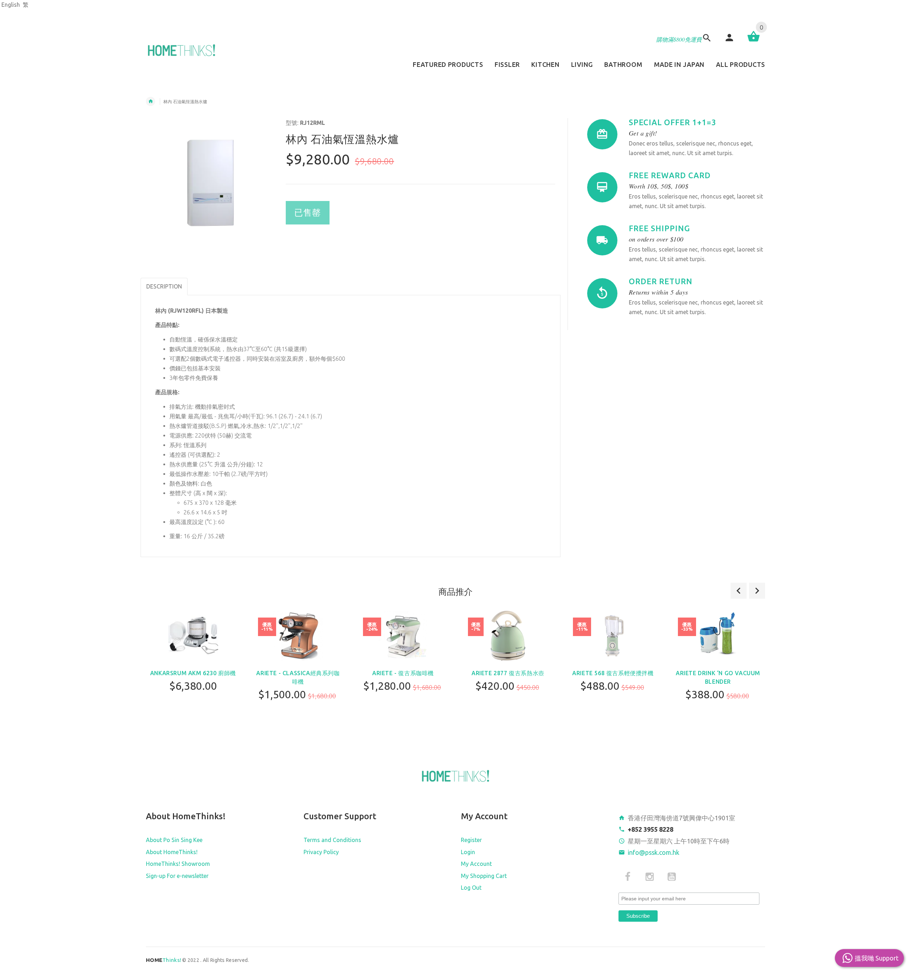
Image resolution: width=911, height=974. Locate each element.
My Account (476, 864)
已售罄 (307, 212)
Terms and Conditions (332, 840)
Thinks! (163, 960)
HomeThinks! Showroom (178, 864)
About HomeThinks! (172, 852)
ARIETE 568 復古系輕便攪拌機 (612, 673)
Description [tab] (164, 286)
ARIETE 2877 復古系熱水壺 (508, 673)
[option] (193, 670)
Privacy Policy (321, 852)
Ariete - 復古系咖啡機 (403, 673)
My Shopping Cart (484, 876)
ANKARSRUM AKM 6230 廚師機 (193, 673)
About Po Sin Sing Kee (174, 840)
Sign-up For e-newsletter (177, 876)
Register (471, 840)
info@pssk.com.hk (653, 852)
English (10, 4)
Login (468, 852)
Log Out (471, 887)
